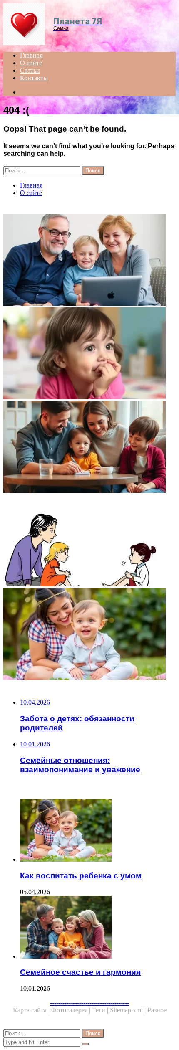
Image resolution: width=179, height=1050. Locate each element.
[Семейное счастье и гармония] (98, 928)
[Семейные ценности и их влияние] (89, 448)
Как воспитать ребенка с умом (81, 875)
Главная (31, 55)
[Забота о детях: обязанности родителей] (89, 541)
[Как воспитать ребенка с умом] (89, 635)
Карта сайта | (32, 1010)
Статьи (30, 70)
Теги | (101, 1010)
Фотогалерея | (71, 1010)
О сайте (31, 62)
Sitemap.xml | (128, 1010)
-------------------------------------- (89, 1002)
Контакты (34, 77)
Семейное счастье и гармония (80, 972)
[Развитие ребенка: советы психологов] (89, 354)
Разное (157, 1010)
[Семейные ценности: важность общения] (89, 260)
